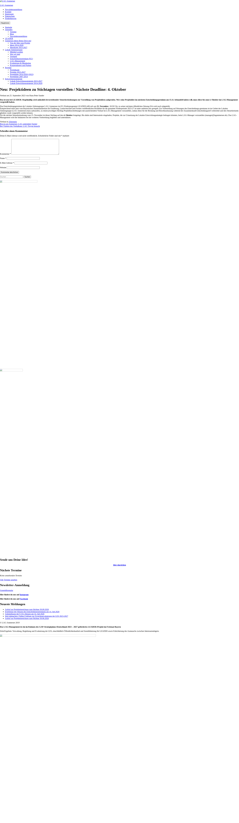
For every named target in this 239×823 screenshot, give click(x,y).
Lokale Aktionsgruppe (14, 50)
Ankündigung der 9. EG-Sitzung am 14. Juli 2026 (24, 614)
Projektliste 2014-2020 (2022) (21, 74)
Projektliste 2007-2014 (19, 77)
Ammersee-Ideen (18, 41)
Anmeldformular (6, 590)
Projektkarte (14, 70)
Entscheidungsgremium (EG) (21, 59)
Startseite (8, 27)
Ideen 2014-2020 (16, 45)
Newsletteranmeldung (13, 9)
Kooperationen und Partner (20, 65)
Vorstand (13, 56)
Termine (13, 32)
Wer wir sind (15, 54)
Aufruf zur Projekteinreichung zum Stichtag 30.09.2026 (27, 609)
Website (3, 167)
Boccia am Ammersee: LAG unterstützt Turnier (18, 124)
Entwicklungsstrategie (13, 79)
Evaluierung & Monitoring (20, 63)
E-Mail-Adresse (7, 163)
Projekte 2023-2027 (18, 72)
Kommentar (5, 154)
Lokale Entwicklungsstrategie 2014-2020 (26, 83)
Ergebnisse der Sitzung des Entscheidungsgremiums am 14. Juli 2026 (32, 612)
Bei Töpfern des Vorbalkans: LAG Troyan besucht (20, 126)
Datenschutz (10, 16)
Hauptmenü (5, 23)
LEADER (9, 38)
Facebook (24, 599)
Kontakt (8, 12)
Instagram (24, 595)
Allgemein (13, 122)
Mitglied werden (16, 52)
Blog (12, 34)
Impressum (9, 14)
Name (3, 158)
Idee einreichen (119, 565)
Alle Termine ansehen (8, 580)
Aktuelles (8, 30)
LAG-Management (17, 61)
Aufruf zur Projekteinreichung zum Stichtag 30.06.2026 (27, 618)
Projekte (8, 68)
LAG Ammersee (6, 5)
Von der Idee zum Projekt (20, 43)
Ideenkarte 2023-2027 (18, 47)
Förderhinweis (10, 18)
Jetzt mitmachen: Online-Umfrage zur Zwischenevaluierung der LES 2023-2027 (36, 616)
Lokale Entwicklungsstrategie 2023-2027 (26, 81)
